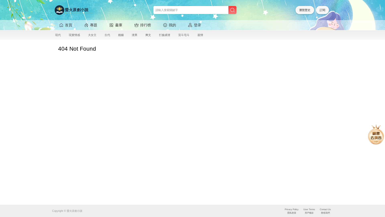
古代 (107, 35)
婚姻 (121, 35)
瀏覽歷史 (304, 10)
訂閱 (322, 10)
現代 (58, 35)
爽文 (148, 35)
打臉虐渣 (164, 35)
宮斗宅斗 (183, 35)
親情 (200, 35)
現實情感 (74, 35)
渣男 (134, 35)
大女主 (92, 35)
